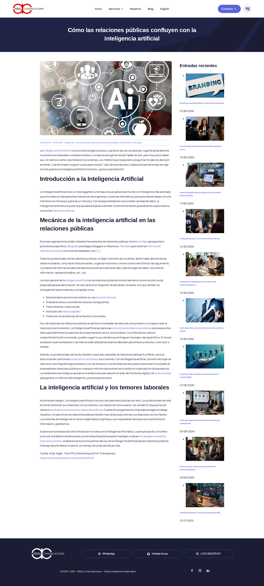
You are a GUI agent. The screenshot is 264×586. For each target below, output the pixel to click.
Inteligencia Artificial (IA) (57, 150)
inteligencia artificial (76, 280)
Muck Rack (141, 241)
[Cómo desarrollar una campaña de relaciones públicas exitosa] (205, 300)
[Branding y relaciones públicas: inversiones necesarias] (205, 75)
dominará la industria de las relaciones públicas (76, 410)
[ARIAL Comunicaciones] (28, 3)
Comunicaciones (82, 142)
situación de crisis (106, 297)
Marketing (95, 142)
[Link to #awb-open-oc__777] (247, 9)
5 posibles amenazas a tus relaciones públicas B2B (200, 512)
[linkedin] (208, 570)
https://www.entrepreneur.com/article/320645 (67, 458)
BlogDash (73, 246)
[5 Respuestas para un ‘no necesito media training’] (205, 211)
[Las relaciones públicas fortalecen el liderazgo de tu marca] (205, 119)
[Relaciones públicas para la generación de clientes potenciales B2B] (205, 165)
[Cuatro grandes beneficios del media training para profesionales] (205, 393)
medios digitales (71, 311)
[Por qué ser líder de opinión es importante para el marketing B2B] (205, 346)
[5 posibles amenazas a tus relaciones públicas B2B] (205, 485)
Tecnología (136, 142)
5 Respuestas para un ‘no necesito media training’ (200, 238)
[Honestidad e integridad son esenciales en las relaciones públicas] (205, 254)
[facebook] (192, 570)
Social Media (125, 142)
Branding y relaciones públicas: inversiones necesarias (202, 103)
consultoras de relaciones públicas (131, 328)
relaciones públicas (63, 210)
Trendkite (125, 246)
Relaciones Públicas (110, 142)
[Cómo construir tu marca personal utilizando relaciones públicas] (205, 439)
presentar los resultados (84, 359)
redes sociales (163, 373)
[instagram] (200, 570)
